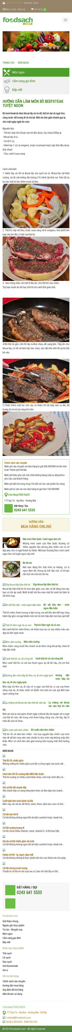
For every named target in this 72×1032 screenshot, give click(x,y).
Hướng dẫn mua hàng (13, 985)
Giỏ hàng (39, 9)
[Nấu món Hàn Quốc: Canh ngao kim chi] (11, 542)
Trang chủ (8, 62)
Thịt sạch (7, 953)
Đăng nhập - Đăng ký (15, 9)
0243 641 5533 (31, 3)
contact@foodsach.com (18, 1017)
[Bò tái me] (11, 569)
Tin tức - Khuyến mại (13, 929)
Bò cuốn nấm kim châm (42, 729)
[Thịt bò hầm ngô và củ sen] (17, 625)
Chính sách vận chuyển (14, 981)
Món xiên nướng (31, 641)
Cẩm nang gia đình (23, 81)
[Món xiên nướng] (12, 642)
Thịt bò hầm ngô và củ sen (47, 625)
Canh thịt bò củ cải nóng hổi (49, 658)
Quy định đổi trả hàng (13, 989)
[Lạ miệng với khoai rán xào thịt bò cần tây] (24, 702)
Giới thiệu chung (10, 921)
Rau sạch (7, 961)
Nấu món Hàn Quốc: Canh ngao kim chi (42, 539)
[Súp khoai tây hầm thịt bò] (16, 584)
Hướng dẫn (36, 524)
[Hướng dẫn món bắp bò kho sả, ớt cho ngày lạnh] (28, 675)
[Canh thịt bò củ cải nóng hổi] (18, 658)
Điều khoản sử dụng (12, 994)
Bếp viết (17, 90)
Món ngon (23, 62)
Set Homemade (10, 966)
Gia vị (5, 970)
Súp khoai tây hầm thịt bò (45, 584)
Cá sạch (7, 957)
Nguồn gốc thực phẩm (13, 925)
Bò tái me (27, 562)
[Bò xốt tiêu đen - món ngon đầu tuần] (22, 605)
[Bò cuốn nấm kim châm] (15, 730)
